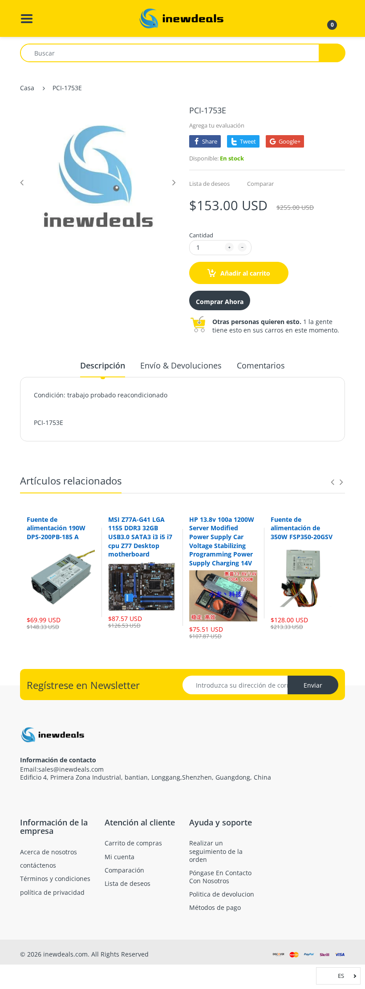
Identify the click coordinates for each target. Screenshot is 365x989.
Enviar (313, 685)
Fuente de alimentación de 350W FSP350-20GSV (302, 528)
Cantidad (201, 235)
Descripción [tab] (102, 365)
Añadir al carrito (244, 273)
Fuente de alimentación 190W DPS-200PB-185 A (56, 528)
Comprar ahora (219, 301)
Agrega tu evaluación (216, 125)
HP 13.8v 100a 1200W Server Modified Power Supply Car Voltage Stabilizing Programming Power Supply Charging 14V (221, 541)
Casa (27, 88)
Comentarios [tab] (261, 365)
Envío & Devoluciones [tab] (181, 365)
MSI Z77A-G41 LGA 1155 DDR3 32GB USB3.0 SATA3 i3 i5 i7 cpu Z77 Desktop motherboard (140, 536)
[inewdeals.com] (182, 17)
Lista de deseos (209, 184)
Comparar (260, 184)
